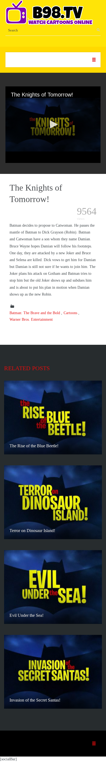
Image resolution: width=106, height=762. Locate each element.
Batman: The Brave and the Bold (35, 313)
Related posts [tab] (27, 368)
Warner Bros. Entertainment (31, 319)
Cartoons (70, 313)
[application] (53, 124)
